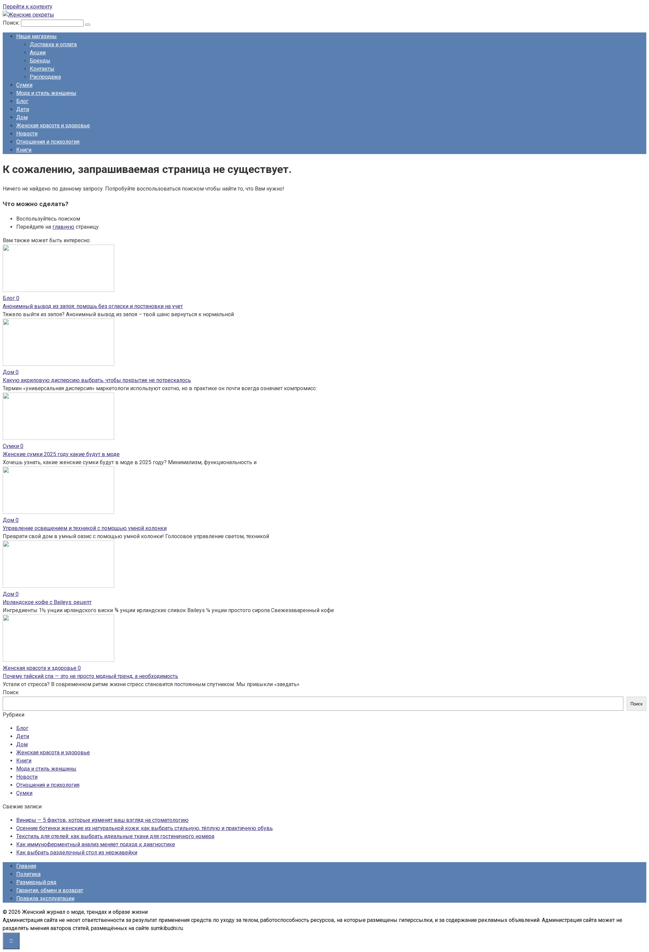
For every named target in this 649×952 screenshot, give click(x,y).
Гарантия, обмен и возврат (49, 890)
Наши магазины (36, 36)
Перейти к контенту (27, 6)
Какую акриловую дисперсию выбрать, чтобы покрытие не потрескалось (97, 380)
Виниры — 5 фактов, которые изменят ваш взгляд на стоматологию (102, 820)
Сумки (24, 85)
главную (63, 227)
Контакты (42, 69)
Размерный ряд (36, 882)
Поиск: (12, 23)
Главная (26, 866)
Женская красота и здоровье (53, 125)
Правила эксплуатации (45, 898)
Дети (22, 109)
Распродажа (45, 77)
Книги (23, 150)
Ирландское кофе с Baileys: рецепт (47, 602)
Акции (38, 52)
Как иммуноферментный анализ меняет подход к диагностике (95, 844)
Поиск (11, 692)
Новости (27, 133)
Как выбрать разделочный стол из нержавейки (76, 852)
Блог (22, 101)
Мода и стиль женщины (46, 93)
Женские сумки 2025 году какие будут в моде (61, 454)
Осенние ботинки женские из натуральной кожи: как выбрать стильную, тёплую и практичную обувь (144, 828)
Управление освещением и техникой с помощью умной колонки (85, 528)
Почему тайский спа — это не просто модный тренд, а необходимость (90, 676)
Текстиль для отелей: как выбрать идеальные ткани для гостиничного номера (115, 836)
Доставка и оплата (53, 44)
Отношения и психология (47, 142)
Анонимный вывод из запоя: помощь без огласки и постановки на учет (93, 306)
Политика (28, 874)
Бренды (40, 60)
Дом (22, 117)
